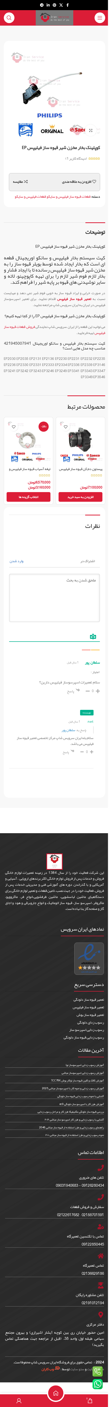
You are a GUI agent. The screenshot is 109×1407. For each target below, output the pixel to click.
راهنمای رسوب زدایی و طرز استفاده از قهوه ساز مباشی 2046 (71, 1127)
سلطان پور (68, 729)
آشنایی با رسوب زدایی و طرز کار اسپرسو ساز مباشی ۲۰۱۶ (74, 1119)
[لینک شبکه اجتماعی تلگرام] (42, 5)
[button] (80, 497)
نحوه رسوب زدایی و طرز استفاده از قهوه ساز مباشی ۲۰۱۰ (74, 1135)
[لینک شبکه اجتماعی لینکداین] (48, 5)
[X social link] (61, 5)
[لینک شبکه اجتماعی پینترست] (54, 5)
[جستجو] (9, 18)
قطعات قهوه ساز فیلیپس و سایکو (68, 196)
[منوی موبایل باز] (100, 18)
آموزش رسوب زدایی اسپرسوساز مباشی (83, 1073)
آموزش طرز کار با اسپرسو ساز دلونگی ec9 (82, 1104)
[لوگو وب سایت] (54, 18)
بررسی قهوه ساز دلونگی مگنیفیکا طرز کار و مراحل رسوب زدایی (71, 1111)
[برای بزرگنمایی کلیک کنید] (90, 130)
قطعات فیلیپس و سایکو (30, 196)
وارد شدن (17, 560)
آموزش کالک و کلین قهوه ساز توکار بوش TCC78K (77, 1080)
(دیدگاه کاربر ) (76, 158)
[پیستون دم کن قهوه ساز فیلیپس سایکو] (80, 442)
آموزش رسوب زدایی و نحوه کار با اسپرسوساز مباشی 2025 (73, 1088)
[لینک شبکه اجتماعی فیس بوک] (67, 5)
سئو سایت (77, 1368)
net (91, 721)
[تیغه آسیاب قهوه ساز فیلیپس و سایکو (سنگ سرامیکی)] (28, 442)
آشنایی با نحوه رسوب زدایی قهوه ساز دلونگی (80, 1096)
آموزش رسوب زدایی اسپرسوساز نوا (85, 1065)
